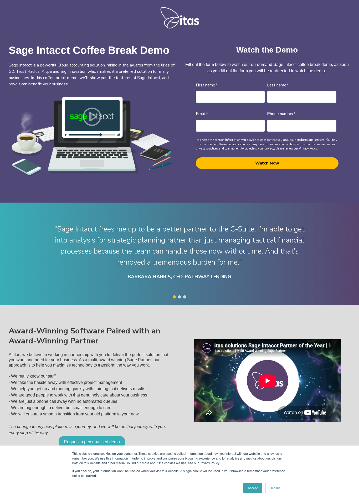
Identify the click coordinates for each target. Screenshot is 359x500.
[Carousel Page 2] (179, 296)
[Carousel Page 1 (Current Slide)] (174, 296)
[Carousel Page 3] (184, 296)
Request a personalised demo (92, 442)
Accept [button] (253, 488)
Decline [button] (275, 488)
